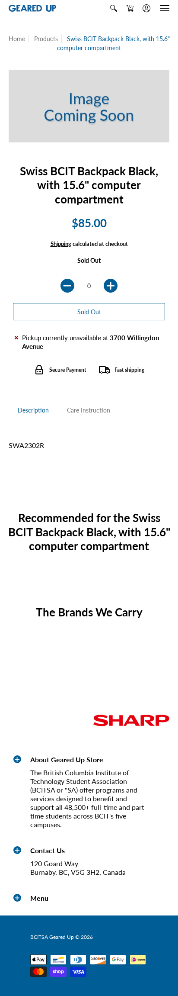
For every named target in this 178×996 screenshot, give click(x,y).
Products (46, 38)
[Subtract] (67, 286)
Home (17, 38)
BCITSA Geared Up (52, 937)
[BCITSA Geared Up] (32, 8)
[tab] (33, 410)
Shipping (61, 243)
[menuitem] (113, 8)
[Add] (111, 286)
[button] (113, 8)
